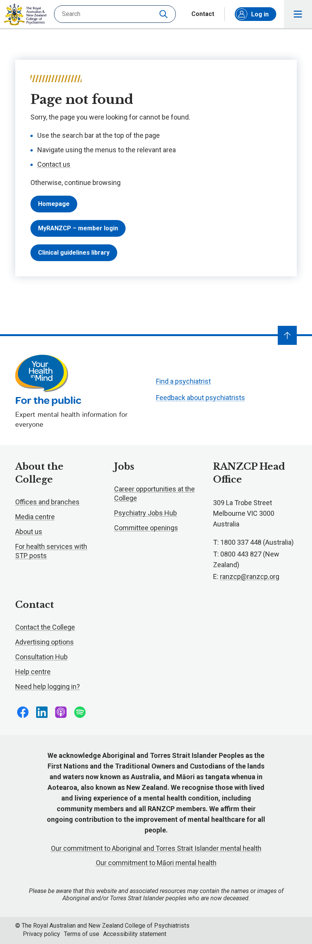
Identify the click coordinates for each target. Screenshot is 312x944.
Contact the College (45, 627)
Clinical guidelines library (74, 252)
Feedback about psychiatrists (200, 398)
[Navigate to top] (287, 335)
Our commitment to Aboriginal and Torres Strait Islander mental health (156, 848)
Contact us (53, 164)
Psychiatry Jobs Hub (145, 513)
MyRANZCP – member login (78, 228)
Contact (202, 14)
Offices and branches (47, 502)
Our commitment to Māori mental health (156, 863)
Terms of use (81, 934)
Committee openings (146, 528)
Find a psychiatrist (183, 381)
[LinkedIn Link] (41, 712)
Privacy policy (41, 934)
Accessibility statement (134, 934)
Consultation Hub (41, 657)
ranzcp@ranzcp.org (249, 576)
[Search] (164, 14)
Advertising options (44, 642)
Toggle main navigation (298, 14)
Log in (260, 14)
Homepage (54, 203)
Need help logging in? (47, 686)
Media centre (35, 517)
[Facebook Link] (22, 712)
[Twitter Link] (60, 712)
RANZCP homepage (25, 14)
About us (28, 532)
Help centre (33, 672)
